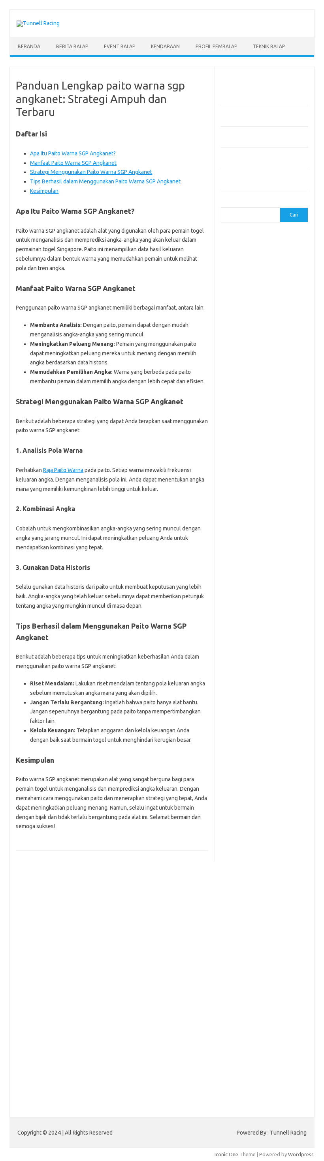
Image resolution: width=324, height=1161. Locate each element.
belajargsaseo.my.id (249, 578)
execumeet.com (244, 305)
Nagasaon (259, 948)
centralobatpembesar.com (256, 684)
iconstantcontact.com (250, 351)
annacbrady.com (244, 593)
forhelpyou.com (243, 722)
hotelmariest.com (245, 335)
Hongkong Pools (282, 978)
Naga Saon (285, 948)
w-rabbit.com (282, 472)
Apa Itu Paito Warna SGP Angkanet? (73, 153)
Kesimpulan (44, 191)
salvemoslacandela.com (253, 865)
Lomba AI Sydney (257, 1061)
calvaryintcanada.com (250, 260)
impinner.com (240, 358)
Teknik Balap (269, 46)
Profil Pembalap (216, 46)
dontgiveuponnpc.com (251, 707)
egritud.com (278, 714)
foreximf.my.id (284, 533)
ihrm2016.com (242, 752)
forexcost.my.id (243, 487)
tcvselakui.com (242, 434)
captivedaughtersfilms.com (257, 654)
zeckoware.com (243, 472)
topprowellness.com (249, 911)
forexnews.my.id (244, 570)
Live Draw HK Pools (281, 1077)
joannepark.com (243, 366)
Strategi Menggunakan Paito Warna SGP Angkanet (91, 172)
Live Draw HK (240, 1077)
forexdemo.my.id (245, 517)
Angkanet (249, 978)
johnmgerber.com (245, 782)
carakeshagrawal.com (250, 267)
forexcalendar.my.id (248, 479)
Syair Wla (266, 963)
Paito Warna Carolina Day (271, 1069)
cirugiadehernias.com (250, 290)
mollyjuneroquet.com (250, 828)
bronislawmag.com (247, 631)
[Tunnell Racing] (38, 23)
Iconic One (226, 1154)
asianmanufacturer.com (252, 245)
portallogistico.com (247, 404)
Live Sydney (272, 1009)
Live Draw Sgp (269, 1001)
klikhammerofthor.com (251, 790)
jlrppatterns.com (244, 775)
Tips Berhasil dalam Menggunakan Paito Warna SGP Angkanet (105, 181)
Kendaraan (165, 46)
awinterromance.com (249, 608)
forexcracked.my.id (247, 495)
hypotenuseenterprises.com (258, 343)
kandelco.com (283, 366)
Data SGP (245, 1039)
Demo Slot (272, 986)
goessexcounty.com (249, 320)
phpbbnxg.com (242, 396)
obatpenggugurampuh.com (257, 835)
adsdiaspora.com (245, 585)
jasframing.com (278, 358)
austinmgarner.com (247, 600)
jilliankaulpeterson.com (252, 767)
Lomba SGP (265, 1046)
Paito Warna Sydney (257, 1024)
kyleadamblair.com (247, 798)
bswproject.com (244, 646)
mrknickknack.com (246, 389)
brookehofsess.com (249, 638)
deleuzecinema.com (248, 692)
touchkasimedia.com (249, 442)
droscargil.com (242, 714)
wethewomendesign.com (254, 926)
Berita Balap (72, 46)
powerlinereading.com (251, 411)
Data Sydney (273, 1039)
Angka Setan (276, 956)
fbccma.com (281, 305)
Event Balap (119, 46)
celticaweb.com (243, 283)
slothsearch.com (277, 881)
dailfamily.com (274, 298)
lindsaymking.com (246, 805)
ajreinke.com (285, 585)
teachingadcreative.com (253, 888)
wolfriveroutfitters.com (253, 457)
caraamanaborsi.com (249, 661)
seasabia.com (241, 873)
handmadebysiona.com (252, 328)
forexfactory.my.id (247, 525)
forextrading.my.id (247, 555)
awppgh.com (240, 616)
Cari (225, 202)
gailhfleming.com (245, 729)
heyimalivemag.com (248, 737)
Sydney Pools (241, 986)
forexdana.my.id (244, 510)
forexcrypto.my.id (246, 502)
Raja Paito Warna (63, 470)
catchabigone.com (246, 275)
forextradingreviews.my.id (256, 548)
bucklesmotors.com (248, 252)
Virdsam (235, 948)
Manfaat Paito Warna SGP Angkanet (73, 163)
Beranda (29, 46)
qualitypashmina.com (249, 427)
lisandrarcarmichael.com (253, 820)
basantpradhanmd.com (252, 623)
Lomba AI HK (260, 1054)
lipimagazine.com (245, 813)
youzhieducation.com (250, 464)
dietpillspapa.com (246, 699)
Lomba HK (237, 1046)
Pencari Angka (241, 956)
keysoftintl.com (243, 373)
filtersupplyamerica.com (253, 313)
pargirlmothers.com (248, 850)
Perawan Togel (263, 971)
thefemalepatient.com (263, 903)
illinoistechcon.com (247, 760)
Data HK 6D (250, 1016)
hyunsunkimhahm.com (250, 744)
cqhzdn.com (239, 298)
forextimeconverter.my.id (255, 563)
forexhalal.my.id (243, 533)
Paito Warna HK (271, 1031)
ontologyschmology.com (254, 843)
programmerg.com (247, 419)
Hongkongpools (244, 994)
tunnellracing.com (245, 449)
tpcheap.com (240, 919)
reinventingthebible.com (254, 858)
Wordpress (301, 1154)
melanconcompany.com (252, 381)
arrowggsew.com (245, 237)
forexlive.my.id (242, 540)
